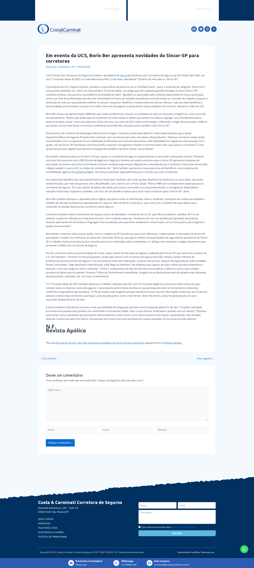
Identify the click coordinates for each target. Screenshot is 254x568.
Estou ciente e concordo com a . (168, 527)
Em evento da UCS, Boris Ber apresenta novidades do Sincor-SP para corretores (100, 343)
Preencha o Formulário (89, 561)
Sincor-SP (125, 75)
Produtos (44, 523)
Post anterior (48, 358)
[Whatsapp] (116, 563)
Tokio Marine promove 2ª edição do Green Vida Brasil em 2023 (70, 9)
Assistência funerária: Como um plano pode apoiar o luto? (161, 9)
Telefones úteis (47, 527)
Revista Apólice (173, 343)
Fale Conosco (161, 561)
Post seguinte (206, 358)
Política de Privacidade (52, 536)
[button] (194, 29)
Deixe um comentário (58, 66)
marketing (80, 172)
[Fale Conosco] (149, 563)
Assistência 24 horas (51, 532)
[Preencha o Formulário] (71, 563)
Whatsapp (127, 561)
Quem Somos (46, 518)
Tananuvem (206, 552)
